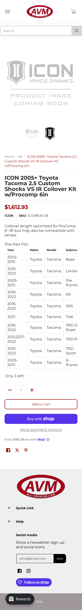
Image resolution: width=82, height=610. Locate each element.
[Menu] (7, 11)
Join (59, 558)
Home (9, 157)
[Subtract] (10, 390)
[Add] (31, 390)
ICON (9, 216)
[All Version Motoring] (40, 11)
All (20, 157)
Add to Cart (41, 404)
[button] (73, 11)
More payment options (41, 430)
